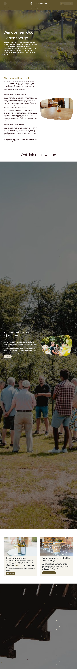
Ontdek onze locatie (48, 603)
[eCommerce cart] (61, 3)
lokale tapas (17, 595)
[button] (5, 3)
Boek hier (7, 386)
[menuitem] (5, 8)
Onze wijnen (10, 603)
